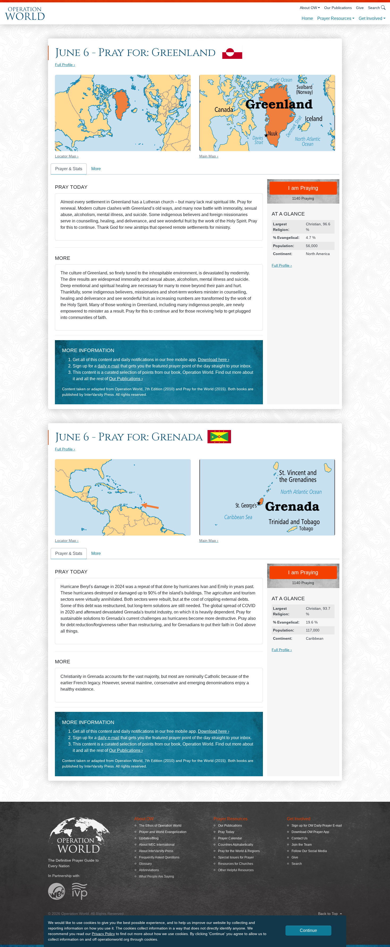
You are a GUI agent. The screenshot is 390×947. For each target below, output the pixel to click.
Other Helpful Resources (236, 870)
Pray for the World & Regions (239, 851)
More (96, 168)
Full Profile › (65, 65)
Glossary (145, 864)
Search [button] (374, 8)
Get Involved (370, 18)
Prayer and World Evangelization (163, 832)
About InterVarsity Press (156, 851)
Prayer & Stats (68, 168)
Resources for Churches (235, 864)
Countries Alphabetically (235, 845)
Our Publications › (126, 378)
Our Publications (338, 8)
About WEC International (157, 845)
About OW (308, 8)
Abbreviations (149, 870)
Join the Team (302, 845)
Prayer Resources (334, 18)
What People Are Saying (156, 876)
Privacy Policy (103, 934)
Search (297, 864)
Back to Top (328, 913)
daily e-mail (108, 366)
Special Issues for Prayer (236, 857)
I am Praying (303, 188)
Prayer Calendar (230, 838)
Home (307, 18)
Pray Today (226, 832)
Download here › (213, 359)
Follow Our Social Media (309, 851)
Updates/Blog (149, 838)
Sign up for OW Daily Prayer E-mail (317, 825)
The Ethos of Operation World (160, 825)
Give (360, 8)
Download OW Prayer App (310, 832)
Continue (308, 930)
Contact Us (299, 838)
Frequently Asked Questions (159, 857)
